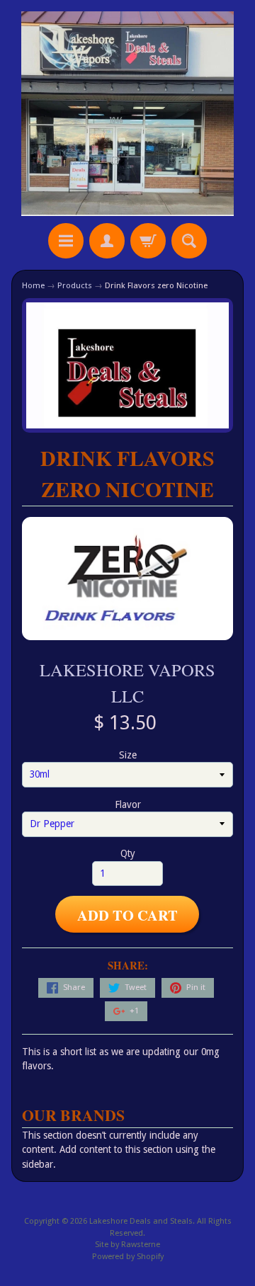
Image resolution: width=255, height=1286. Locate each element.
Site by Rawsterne (127, 1244)
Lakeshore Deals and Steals (141, 1221)
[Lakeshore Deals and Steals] (127, 113)
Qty (127, 853)
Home (33, 285)
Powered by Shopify (128, 1256)
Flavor (128, 804)
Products (74, 285)
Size (128, 755)
